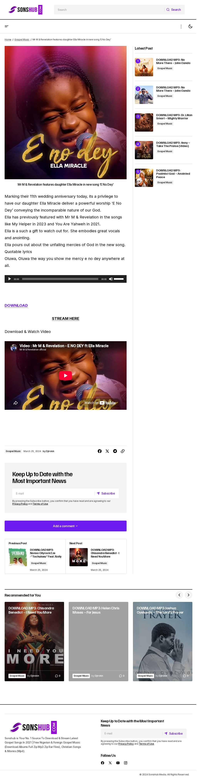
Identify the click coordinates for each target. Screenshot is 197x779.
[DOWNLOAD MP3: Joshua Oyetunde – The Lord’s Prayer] (162, 641)
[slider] (119, 278)
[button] (6, 26)
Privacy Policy (20, 503)
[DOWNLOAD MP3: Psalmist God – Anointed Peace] (144, 178)
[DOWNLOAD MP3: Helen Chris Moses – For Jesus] (98, 641)
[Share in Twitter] (107, 451)
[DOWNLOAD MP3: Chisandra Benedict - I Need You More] (96, 556)
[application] (66, 279)
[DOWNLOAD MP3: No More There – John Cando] (144, 67)
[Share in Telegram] (115, 451)
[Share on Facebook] (100, 451)
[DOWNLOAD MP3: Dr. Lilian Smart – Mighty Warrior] (144, 122)
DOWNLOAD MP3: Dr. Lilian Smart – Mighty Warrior (174, 116)
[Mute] (111, 279)
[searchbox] (109, 9)
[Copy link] (123, 451)
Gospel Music (21, 39)
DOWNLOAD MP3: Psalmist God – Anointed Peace (173, 174)
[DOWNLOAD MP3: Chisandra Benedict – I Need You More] (34, 641)
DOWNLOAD (16, 305)
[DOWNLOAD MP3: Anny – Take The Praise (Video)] (144, 150)
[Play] (10, 279)
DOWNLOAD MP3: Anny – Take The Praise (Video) (173, 144)
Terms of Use (40, 503)
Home (8, 39)
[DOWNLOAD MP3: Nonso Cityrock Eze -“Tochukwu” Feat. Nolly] (35, 556)
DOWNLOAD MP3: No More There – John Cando (173, 61)
